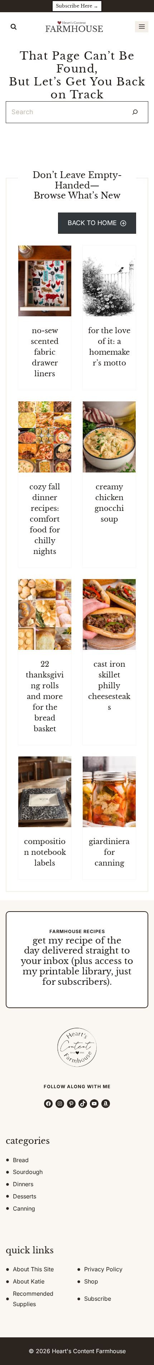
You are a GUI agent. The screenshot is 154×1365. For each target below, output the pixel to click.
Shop (91, 1281)
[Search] (135, 112)
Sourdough (28, 1171)
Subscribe (97, 1298)
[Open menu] (141, 26)
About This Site (33, 1269)
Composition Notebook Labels (45, 852)
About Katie (28, 1281)
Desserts (24, 1196)
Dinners (23, 1184)
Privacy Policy (103, 1269)
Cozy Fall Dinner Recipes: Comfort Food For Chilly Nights (44, 519)
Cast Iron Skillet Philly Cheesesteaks (109, 686)
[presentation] (44, 281)
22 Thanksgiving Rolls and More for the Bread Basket (45, 696)
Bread (21, 1160)
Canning (24, 1208)
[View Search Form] (13, 27)
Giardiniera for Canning (109, 852)
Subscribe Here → (77, 6)
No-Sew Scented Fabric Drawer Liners (45, 352)
